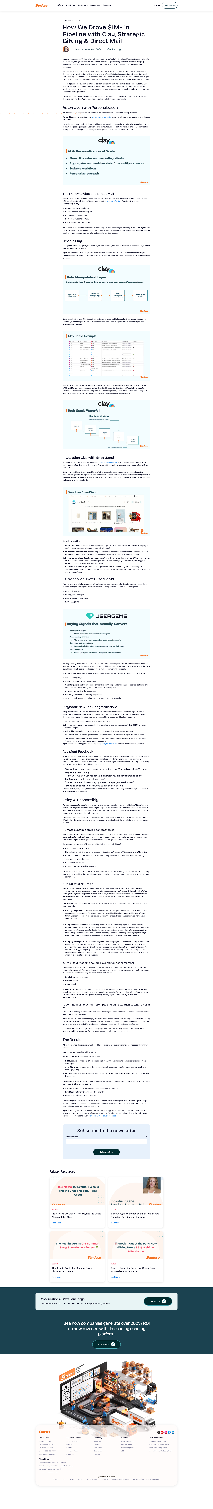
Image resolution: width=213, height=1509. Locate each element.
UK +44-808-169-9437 (47, 1451)
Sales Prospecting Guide (158, 1448)
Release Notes (126, 1444)
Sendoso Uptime (127, 1448)
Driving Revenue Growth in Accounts (52, 1463)
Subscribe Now (106, 1152)
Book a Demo (170, 5)
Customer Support (128, 1441)
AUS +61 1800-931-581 (47, 1454)
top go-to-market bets (101, 117)
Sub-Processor (92, 1479)
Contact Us (98, 1448)
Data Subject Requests (120, 1479)
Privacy (55, 1479)
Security (105, 1479)
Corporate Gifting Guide (157, 1441)
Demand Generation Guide (48, 1473)
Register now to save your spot (102, 1116)
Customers (98, 1451)
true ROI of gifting (113, 201)
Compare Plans (72, 1451)
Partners (97, 1454)
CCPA (80, 1479)
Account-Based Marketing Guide (160, 1451)
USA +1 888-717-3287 (46, 1444)
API (122, 1451)
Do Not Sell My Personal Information (146, 1479)
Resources (70, 1454)
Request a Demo (45, 1441)
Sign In (157, 5)
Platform (69, 1444)
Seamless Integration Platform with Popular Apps (57, 1466)
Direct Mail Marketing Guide (159, 1444)
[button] (59, 5)
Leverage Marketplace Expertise (50, 1469)
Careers (97, 1444)
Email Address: (106, 1137)
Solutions (69, 1448)
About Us (97, 1441)
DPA (64, 1479)
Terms (72, 1479)
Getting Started (72, 1441)
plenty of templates (108, 744)
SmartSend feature (109, 462)
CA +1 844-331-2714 (46, 1448)
